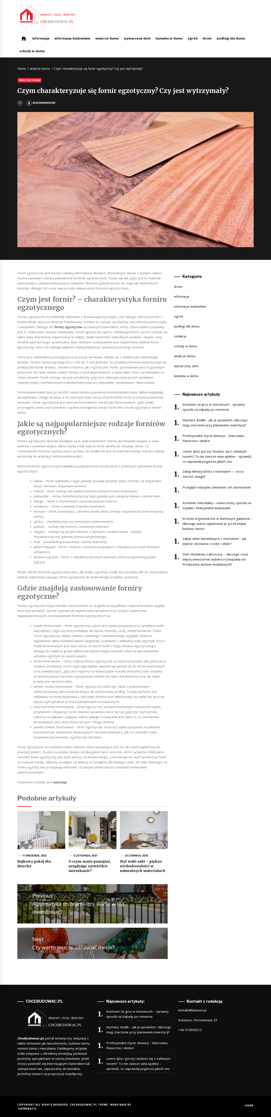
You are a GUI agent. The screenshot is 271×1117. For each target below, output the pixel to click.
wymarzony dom (137, 38)
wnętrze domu (107, 38)
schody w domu (32, 51)
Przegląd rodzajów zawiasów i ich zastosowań (217, 487)
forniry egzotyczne (68, 327)
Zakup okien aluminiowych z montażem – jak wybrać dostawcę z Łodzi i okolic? (214, 541)
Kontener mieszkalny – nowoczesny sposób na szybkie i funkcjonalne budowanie (217, 505)
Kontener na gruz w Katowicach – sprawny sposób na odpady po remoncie (214, 407)
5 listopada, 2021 (85, 855)
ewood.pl (60, 782)
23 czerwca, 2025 (136, 855)
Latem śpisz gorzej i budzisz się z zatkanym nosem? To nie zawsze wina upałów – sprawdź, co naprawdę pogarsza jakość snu (217, 456)
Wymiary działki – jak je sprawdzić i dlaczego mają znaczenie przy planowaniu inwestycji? (215, 422)
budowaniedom (44, 103)
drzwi (207, 38)
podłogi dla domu (231, 38)
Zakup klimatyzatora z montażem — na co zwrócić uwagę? (213, 474)
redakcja (180, 336)
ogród (193, 38)
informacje (40, 38)
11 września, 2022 (34, 855)
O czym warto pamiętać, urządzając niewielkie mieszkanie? (90, 866)
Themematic (27, 1108)
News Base (119, 1104)
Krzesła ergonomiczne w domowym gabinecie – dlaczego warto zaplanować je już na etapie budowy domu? (218, 523)
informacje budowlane (72, 38)
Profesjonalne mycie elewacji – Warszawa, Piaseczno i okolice (213, 438)
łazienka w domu (169, 38)
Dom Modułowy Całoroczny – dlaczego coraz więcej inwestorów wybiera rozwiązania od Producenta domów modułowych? (215, 559)
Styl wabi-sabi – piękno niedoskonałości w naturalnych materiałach (142, 866)
